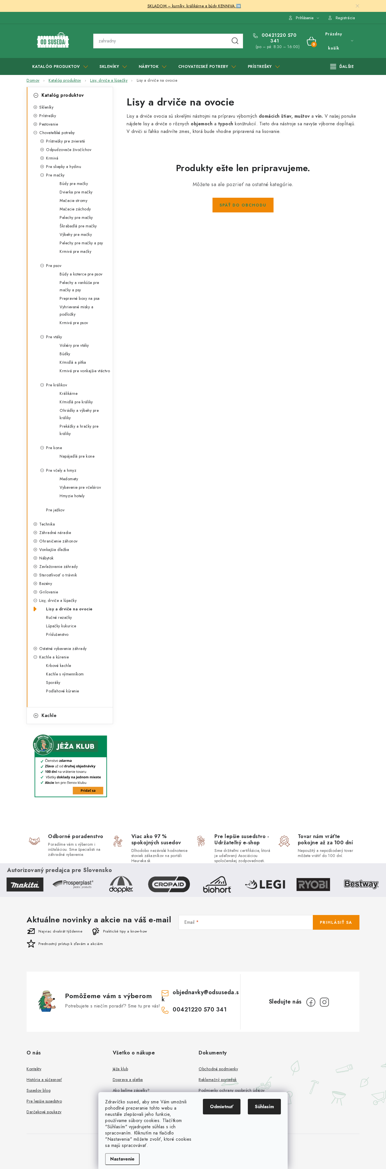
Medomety (69, 479)
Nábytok (46, 558)
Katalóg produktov (63, 95)
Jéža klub (120, 1069)
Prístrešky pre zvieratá (65, 141)
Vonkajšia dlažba (54, 549)
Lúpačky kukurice (61, 626)
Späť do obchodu (243, 205)
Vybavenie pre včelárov (80, 487)
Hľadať (235, 41)
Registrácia (345, 18)
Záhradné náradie (55, 532)
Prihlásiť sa (336, 922)
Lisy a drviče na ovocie (69, 609)
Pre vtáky (54, 337)
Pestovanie (48, 124)
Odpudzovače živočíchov (68, 149)
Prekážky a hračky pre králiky (79, 429)
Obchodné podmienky (218, 1069)
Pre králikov (56, 385)
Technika (47, 524)
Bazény (45, 583)
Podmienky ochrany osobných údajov (232, 1090)
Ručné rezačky (59, 617)
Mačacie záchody (75, 209)
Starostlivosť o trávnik (58, 575)
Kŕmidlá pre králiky (76, 402)
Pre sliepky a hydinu (63, 166)
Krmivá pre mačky (75, 251)
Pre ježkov (55, 510)
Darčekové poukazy (44, 1112)
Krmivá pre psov (74, 323)
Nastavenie (122, 1159)
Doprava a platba (128, 1079)
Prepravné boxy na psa (80, 298)
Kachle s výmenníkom (65, 674)
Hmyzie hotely (72, 496)
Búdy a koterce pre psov (81, 274)
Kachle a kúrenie (54, 657)
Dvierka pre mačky (76, 192)
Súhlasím (264, 1106)
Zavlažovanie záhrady (58, 566)
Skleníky (46, 107)
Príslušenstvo (57, 634)
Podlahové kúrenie (62, 691)
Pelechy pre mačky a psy (81, 243)
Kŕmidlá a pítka (73, 362)
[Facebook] (310, 1002)
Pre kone (54, 448)
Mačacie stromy (73, 200)
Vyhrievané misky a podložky (76, 310)
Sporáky (53, 682)
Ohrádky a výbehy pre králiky (79, 414)
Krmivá (52, 158)
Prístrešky (47, 116)
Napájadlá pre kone (77, 456)
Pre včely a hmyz (61, 470)
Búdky (65, 354)
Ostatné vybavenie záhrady (63, 648)
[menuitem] (60, 66)
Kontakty (34, 1069)
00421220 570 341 (278, 38)
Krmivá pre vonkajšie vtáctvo (85, 371)
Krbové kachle (58, 665)
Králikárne (68, 393)
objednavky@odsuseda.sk (200, 995)
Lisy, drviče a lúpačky (58, 600)
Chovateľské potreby (57, 132)
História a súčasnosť (44, 1079)
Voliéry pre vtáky (74, 345)
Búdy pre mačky (74, 183)
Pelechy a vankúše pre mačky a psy (79, 286)
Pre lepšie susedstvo (44, 1101)
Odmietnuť (221, 1106)
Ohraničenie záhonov (58, 541)
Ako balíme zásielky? (131, 1090)
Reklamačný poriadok (218, 1079)
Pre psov (53, 265)
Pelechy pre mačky (76, 217)
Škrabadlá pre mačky (78, 226)
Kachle (49, 715)
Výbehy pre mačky (76, 234)
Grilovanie (48, 592)
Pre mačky (55, 175)
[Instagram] (324, 1002)
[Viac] (342, 66)
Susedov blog (39, 1090)
